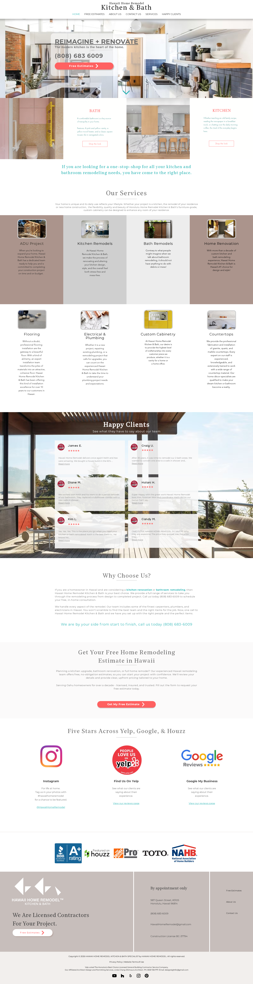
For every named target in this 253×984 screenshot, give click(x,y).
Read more (64, 464)
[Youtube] (114, 975)
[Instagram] (138, 975)
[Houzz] (122, 975)
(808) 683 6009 (79, 55)
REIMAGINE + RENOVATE (96, 41)
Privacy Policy (115, 962)
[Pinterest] (146, 975)
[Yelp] (130, 975)
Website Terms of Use (134, 962)
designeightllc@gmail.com (176, 970)
